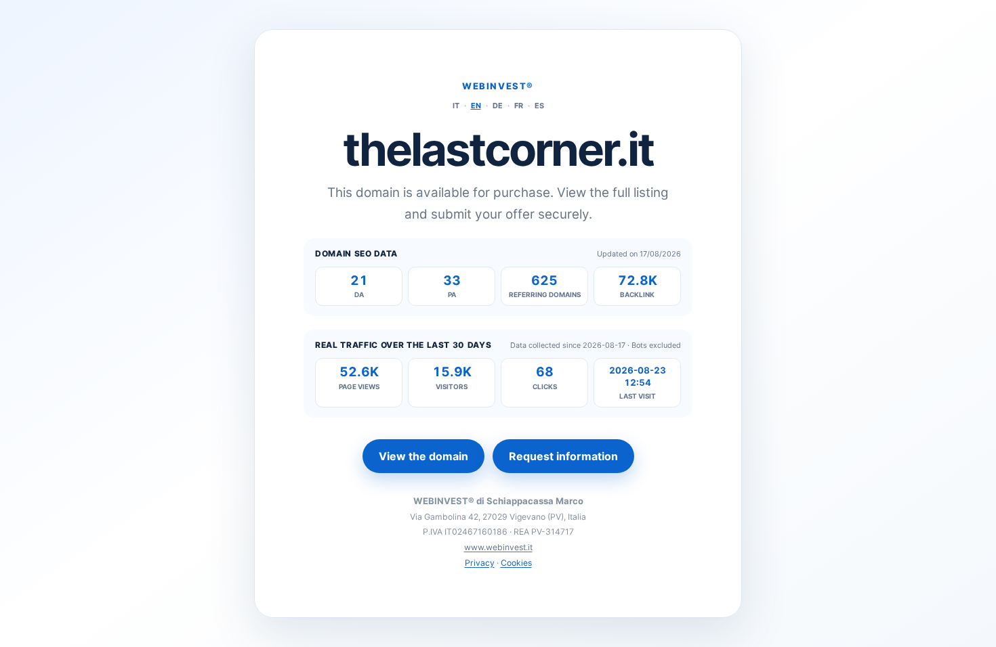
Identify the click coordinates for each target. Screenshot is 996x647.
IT (456, 105)
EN (476, 105)
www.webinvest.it (498, 547)
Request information (563, 456)
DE (498, 105)
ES (539, 105)
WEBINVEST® (498, 86)
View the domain (423, 456)
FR (518, 105)
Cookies (516, 563)
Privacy (480, 563)
